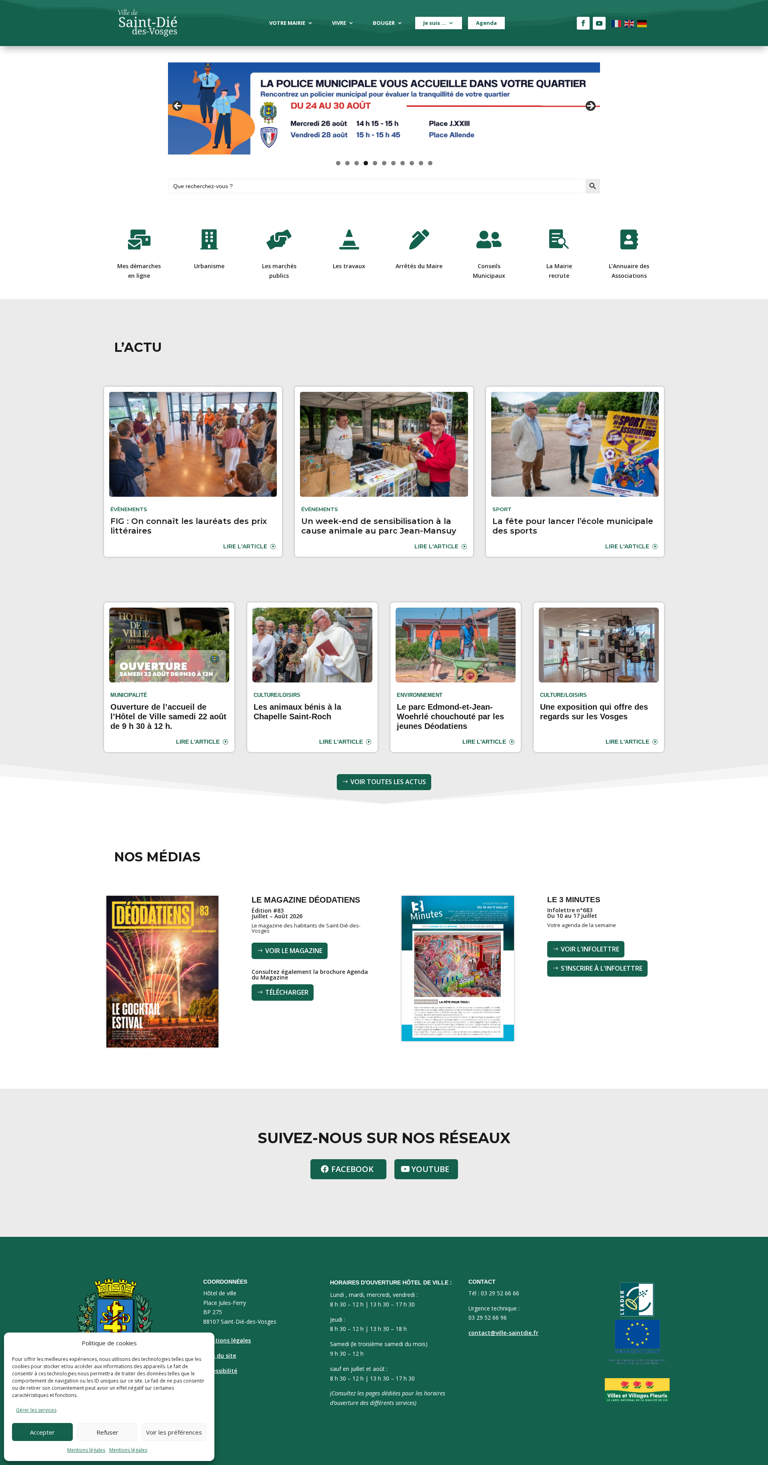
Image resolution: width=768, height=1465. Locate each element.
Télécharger (286, 992)
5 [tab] (375, 163)
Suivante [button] (590, 106)
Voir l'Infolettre (590, 949)
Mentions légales (86, 1450)
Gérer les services (36, 1410)
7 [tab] (393, 163)
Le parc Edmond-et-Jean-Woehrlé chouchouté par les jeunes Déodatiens (450, 716)
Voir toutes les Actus (388, 781)
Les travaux (349, 266)
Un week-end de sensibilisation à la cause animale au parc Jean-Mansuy (378, 526)
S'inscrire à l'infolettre (601, 968)
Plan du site (219, 1355)
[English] (629, 23)
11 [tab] (430, 163)
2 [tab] (347, 163)
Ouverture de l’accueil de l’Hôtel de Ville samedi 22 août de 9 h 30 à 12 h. (168, 716)
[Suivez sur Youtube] (599, 23)
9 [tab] (412, 163)
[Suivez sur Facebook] (583, 23)
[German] (642, 23)
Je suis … (434, 22)
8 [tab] (402, 163)
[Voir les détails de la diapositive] (384, 108)
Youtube (430, 1169)
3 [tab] (356, 163)
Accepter (42, 1432)
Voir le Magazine (293, 950)
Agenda (486, 22)
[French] (617, 23)
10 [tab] (421, 163)
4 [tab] (366, 163)
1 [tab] (338, 163)
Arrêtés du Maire (419, 266)
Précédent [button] (178, 106)
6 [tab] (384, 163)
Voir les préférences (174, 1432)
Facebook (352, 1169)
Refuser (107, 1432)
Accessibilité (220, 1371)
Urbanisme (209, 266)
